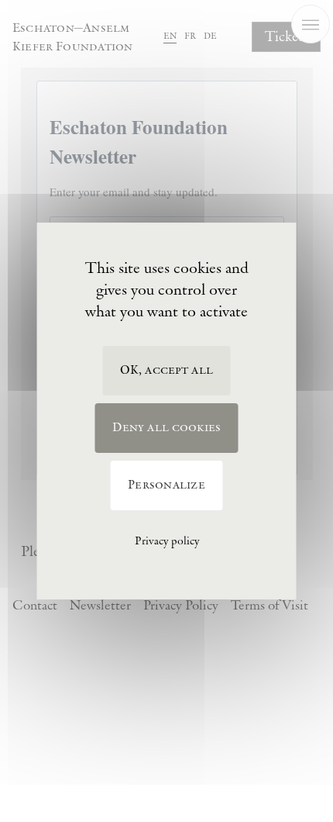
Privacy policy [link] (167, 541)
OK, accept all (166, 370)
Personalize (166, 485)
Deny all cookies (166, 428)
